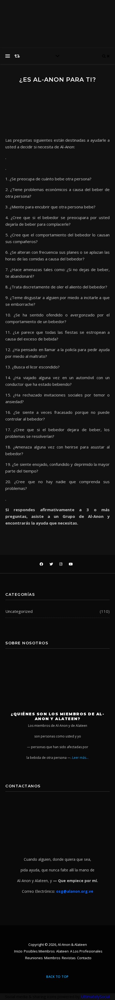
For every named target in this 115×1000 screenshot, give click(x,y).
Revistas (69, 957)
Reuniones (34, 957)
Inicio (18, 951)
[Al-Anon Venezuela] (84, 10)
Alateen (62, 951)
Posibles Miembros (39, 951)
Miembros (52, 957)
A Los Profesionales (86, 951)
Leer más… (80, 757)
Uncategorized (19, 611)
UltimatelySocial (95, 996)
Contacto (84, 957)
